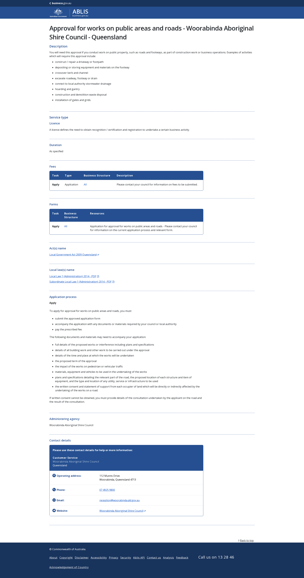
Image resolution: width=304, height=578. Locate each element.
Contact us (154, 557)
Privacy (113, 557)
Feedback (182, 557)
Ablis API (139, 557)
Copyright (66, 557)
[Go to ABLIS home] (68, 12)
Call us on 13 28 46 (216, 557)
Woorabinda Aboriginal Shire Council (122, 511)
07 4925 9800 (107, 490)
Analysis (168, 557)
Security (125, 557)
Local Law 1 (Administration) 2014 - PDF (74, 276)
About (53, 557)
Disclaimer (82, 557)
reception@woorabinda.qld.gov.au (119, 500)
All (85, 184)
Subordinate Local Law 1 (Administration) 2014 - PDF (81, 281)
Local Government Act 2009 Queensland (74, 254)
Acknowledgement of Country (69, 567)
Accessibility (99, 557)
